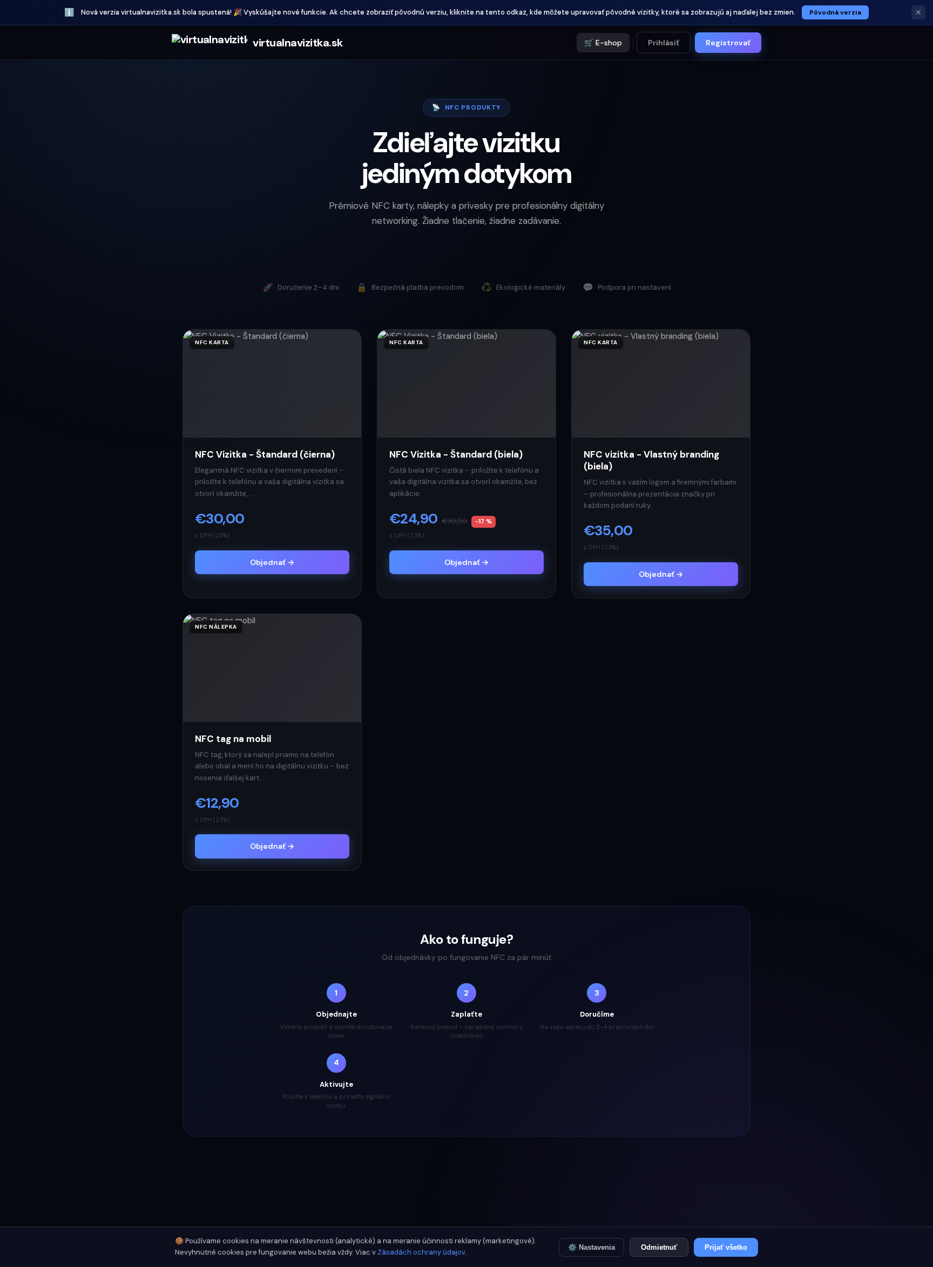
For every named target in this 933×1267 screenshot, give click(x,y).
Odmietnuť (659, 1247)
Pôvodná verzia (835, 12)
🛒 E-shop (603, 42)
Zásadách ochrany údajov (421, 1252)
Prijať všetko (726, 1247)
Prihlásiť (663, 42)
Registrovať (728, 42)
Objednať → (272, 562)
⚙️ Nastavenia (591, 1247)
